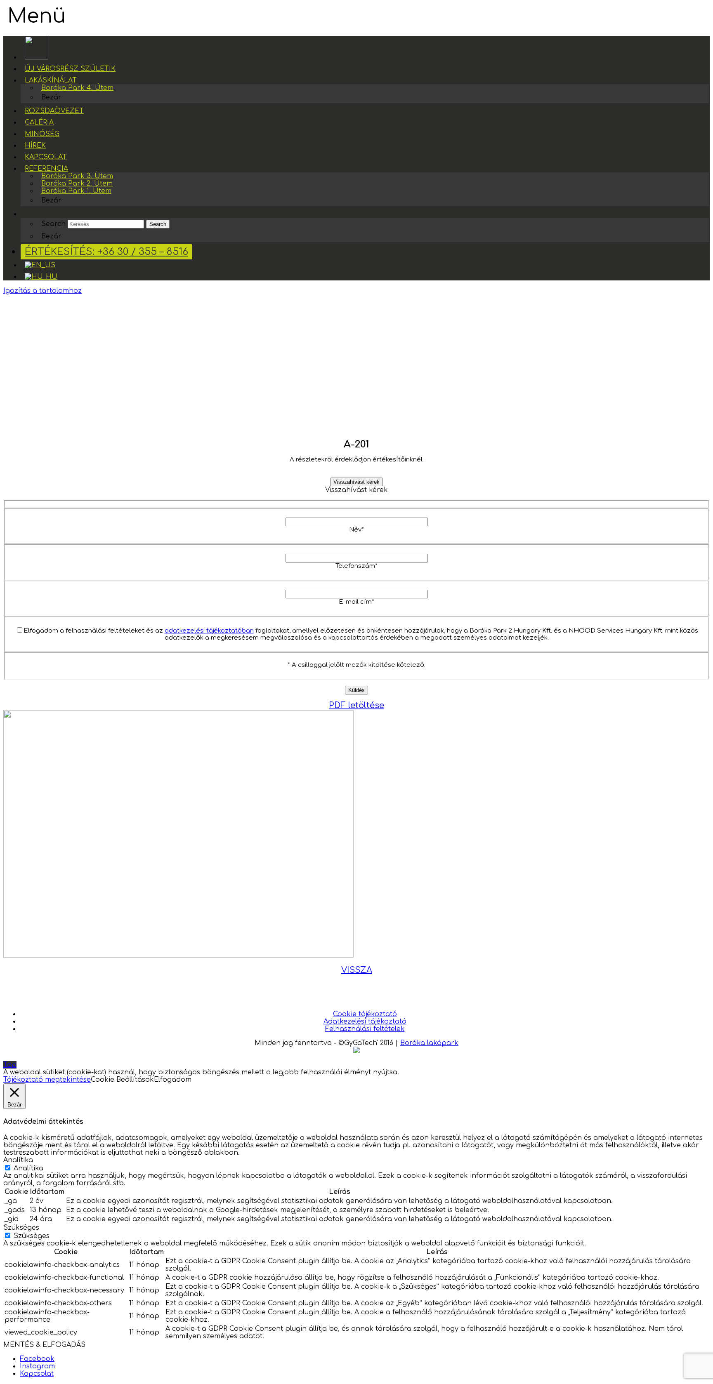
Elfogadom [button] (172, 1079)
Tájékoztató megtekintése (47, 1079)
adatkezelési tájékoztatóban (209, 630)
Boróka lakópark (429, 1043)
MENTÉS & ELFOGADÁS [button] (44, 1345)
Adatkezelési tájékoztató (364, 1021)
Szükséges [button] (21, 1227)
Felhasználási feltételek (365, 1029)
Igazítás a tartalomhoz (42, 290)
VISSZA (356, 970)
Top (10, 1065)
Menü (36, 16)
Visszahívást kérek (356, 482)
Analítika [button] (18, 1160)
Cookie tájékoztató (365, 1014)
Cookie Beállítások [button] (122, 1079)
